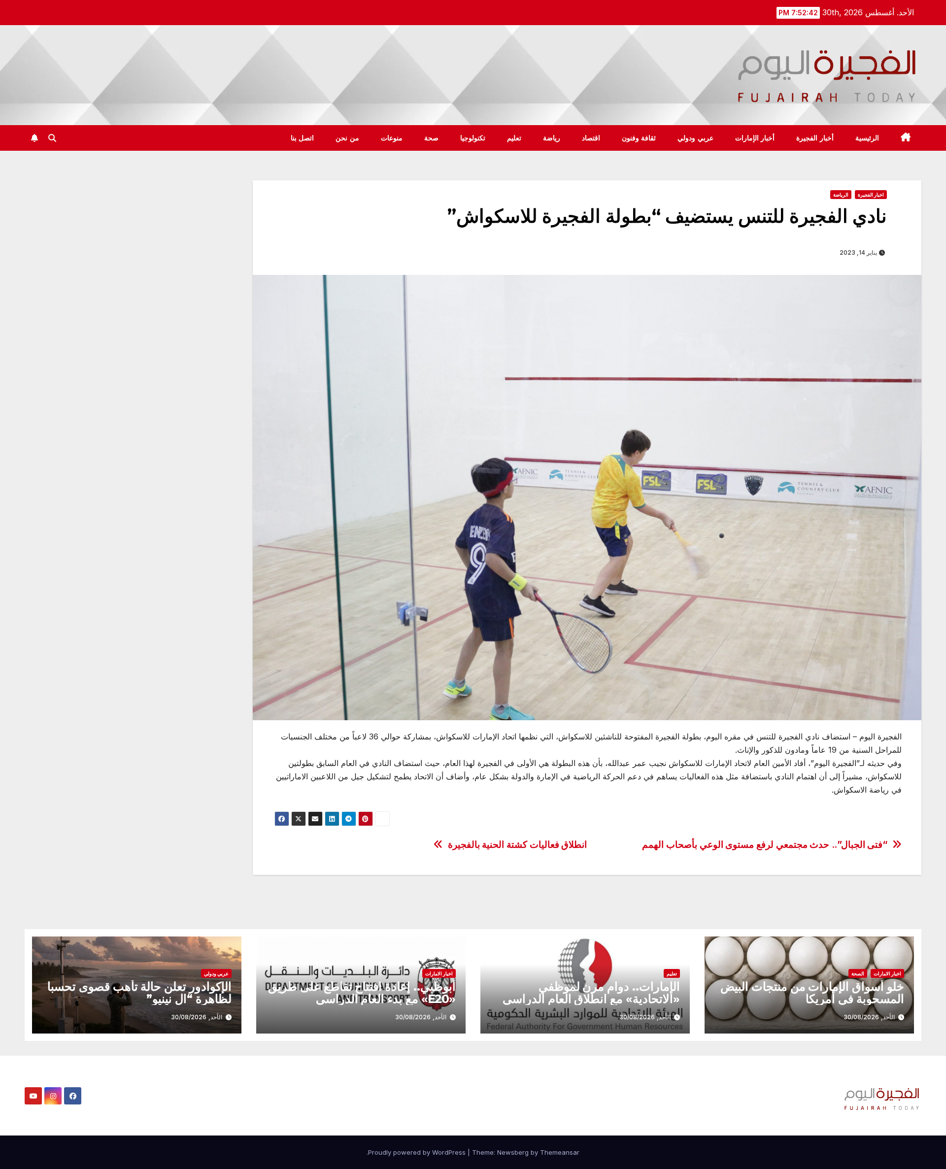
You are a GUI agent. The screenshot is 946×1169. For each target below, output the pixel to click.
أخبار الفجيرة (815, 138)
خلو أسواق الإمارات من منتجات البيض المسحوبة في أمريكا (812, 992)
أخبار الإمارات (755, 138)
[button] (52, 138)
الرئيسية (867, 138)
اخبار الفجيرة (871, 195)
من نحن (347, 138)
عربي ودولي (695, 138)
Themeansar (559, 1152)
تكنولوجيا (472, 138)
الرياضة (840, 195)
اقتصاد (591, 138)
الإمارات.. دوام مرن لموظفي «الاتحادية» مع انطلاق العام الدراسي (591, 992)
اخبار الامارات (887, 973)
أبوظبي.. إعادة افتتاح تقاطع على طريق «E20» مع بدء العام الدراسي (362, 992)
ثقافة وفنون (639, 138)
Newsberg (513, 1152)
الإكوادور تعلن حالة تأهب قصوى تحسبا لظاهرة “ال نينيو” (139, 992)
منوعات (392, 138)
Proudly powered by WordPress (418, 1152)
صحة (431, 138)
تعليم (514, 138)
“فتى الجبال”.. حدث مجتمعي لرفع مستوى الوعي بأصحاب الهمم (764, 844)
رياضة (551, 138)
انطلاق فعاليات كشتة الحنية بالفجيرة (517, 844)
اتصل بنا (302, 138)
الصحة (857, 973)
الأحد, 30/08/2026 (869, 1017)
